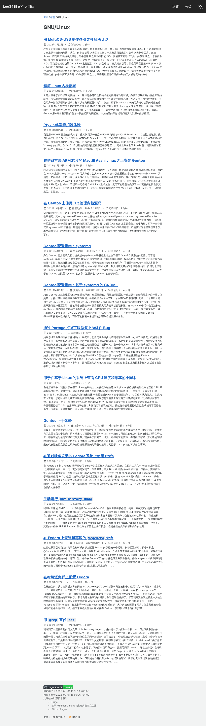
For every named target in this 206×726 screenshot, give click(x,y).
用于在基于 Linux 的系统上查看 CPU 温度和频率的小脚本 (89, 378)
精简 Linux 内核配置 (59, 86)
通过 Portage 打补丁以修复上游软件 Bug (76, 328)
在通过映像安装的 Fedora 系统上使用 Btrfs (78, 456)
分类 (188, 6)
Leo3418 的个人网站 (18, 6)
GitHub (60, 717)
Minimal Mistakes (67, 705)
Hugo (55, 701)
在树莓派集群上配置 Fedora (66, 577)
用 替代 (58, 620)
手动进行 (67, 499)
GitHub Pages (59, 709)
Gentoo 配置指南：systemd (67, 246)
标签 (175, 6)
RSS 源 (76, 717)
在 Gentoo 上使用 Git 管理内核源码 (72, 203)
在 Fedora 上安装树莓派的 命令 (78, 538)
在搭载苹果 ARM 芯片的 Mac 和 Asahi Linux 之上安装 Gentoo (94, 160)
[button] (200, 6)
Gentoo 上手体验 (57, 420)
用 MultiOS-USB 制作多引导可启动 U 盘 (76, 39)
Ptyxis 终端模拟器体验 (62, 125)
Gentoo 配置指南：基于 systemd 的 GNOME (80, 285)
